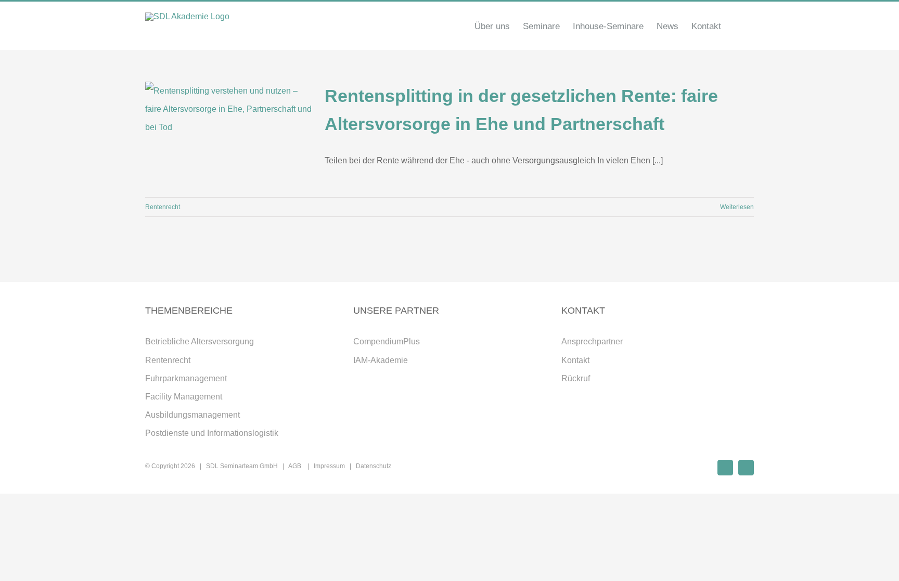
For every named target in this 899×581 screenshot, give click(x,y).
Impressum (329, 466)
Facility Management (183, 396)
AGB (295, 466)
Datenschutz (373, 466)
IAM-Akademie (380, 360)
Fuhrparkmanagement (186, 378)
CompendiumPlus (386, 341)
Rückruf (575, 378)
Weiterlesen (737, 207)
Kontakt (575, 360)
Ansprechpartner (592, 341)
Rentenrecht (162, 207)
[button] (737, 26)
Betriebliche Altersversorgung (199, 341)
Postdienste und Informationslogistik (211, 433)
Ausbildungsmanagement (192, 414)
